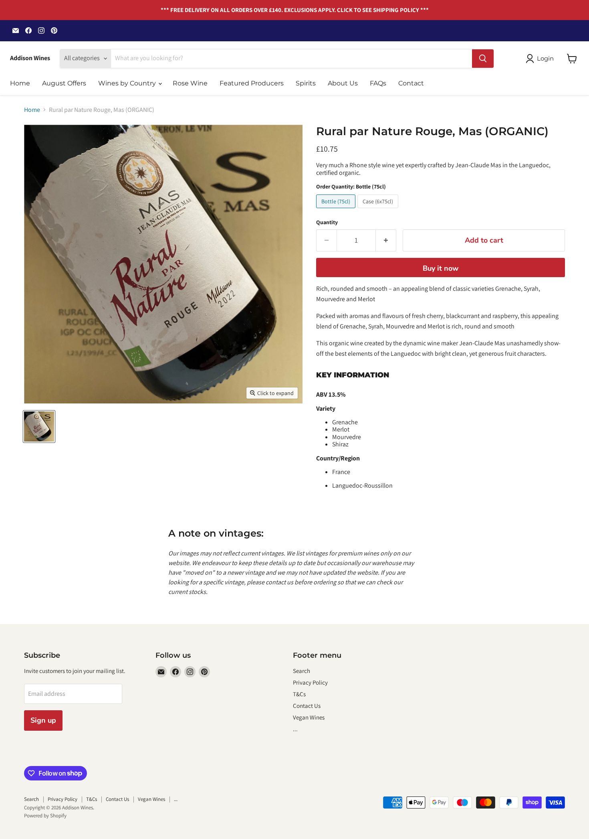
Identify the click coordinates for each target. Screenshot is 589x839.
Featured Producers (252, 83)
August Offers (64, 83)
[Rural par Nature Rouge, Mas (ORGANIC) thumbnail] (39, 426)
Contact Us (307, 705)
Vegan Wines (309, 717)
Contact (411, 83)
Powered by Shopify (45, 815)
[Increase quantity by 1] (386, 240)
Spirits (306, 83)
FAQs (378, 83)
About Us (343, 83)
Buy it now (440, 268)
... (295, 729)
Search (301, 671)
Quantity (327, 222)
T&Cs (299, 694)
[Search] (483, 58)
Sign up (43, 720)
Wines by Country (127, 83)
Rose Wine (190, 83)
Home (20, 83)
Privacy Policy (310, 682)
